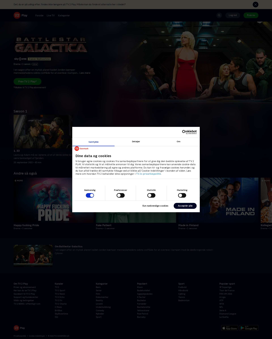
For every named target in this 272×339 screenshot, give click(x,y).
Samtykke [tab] (94, 142)
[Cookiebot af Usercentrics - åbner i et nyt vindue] (184, 132)
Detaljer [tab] (136, 141)
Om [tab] (178, 141)
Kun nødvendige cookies (155, 205)
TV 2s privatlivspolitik (148, 174)
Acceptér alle (185, 205)
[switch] (121, 195)
